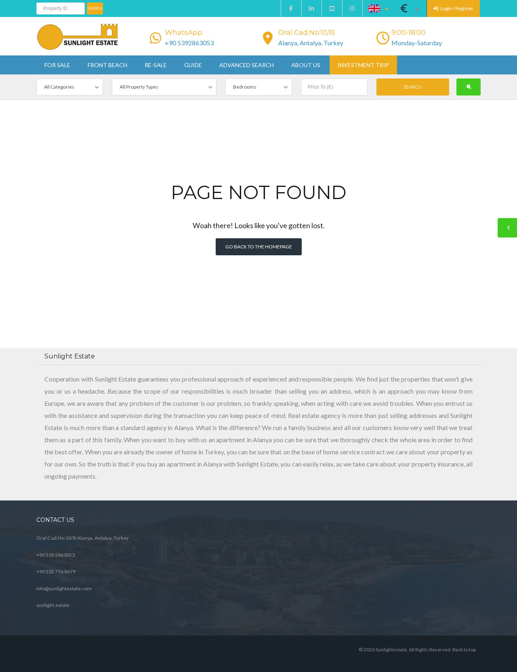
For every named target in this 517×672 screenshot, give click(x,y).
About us (305, 64)
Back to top (464, 650)
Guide (193, 64)
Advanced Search (246, 64)
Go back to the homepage (258, 247)
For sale (57, 64)
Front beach (107, 64)
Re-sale (156, 64)
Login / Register (456, 8)
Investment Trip (363, 64)
